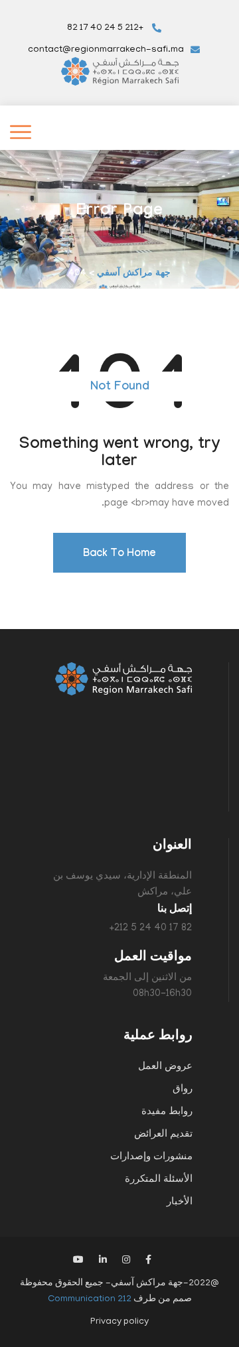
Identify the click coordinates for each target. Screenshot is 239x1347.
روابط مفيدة (167, 1112)
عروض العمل (165, 1067)
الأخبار (180, 1202)
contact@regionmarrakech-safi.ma (106, 50)
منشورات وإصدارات (151, 1157)
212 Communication (89, 1300)
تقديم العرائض (163, 1134)
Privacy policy (119, 1322)
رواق (183, 1089)
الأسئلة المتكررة (159, 1179)
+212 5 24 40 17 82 (106, 28)
